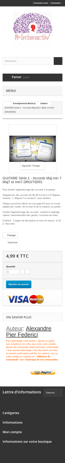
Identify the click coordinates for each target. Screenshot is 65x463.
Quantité (10, 266)
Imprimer (13, 242)
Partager (11, 235)
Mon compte (12, 432)
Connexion (56, 3)
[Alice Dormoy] (32, 28)
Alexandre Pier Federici (28, 331)
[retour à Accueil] (6, 103)
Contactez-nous (40, 3)
